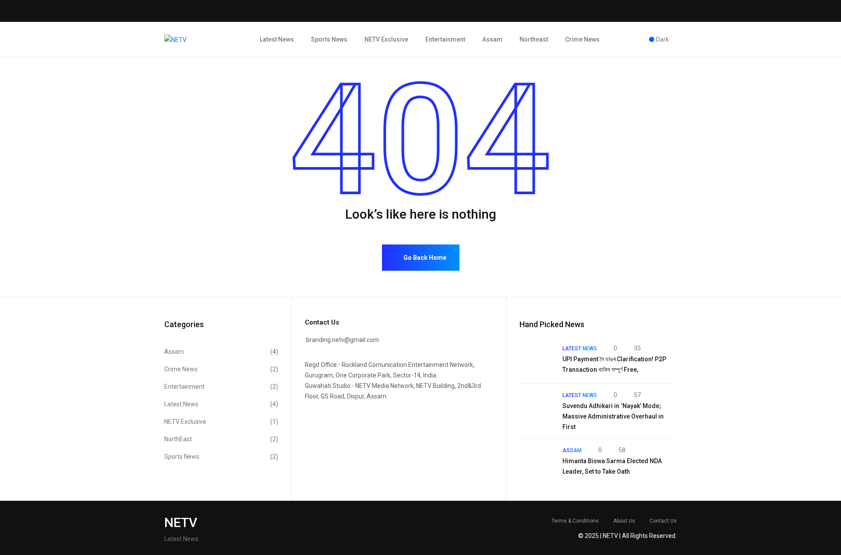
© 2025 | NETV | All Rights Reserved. (627, 535)
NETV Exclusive (386, 39)
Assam (492, 39)
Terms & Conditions (575, 521)
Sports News (329, 39)
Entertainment (445, 39)
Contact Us (663, 521)
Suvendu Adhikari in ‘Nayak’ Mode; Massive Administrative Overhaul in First (613, 416)
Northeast (533, 39)
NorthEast (221, 439)
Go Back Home (424, 257)
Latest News (277, 39)
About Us (624, 521)
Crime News (582, 39)
